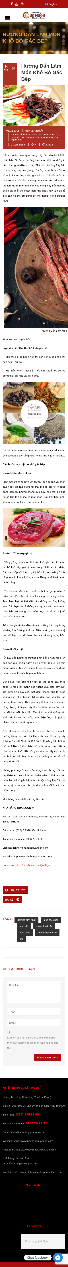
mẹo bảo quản (40, 134)
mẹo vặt (54, 134)
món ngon (36, 137)
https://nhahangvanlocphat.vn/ (20, 1163)
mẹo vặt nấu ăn (20, 137)
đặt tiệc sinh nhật (20, 134)
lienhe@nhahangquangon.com (27, 1132)
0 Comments (18, 144)
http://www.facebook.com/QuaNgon (36, 1149)
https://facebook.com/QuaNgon (33, 865)
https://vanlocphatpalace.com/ (45, 1172)
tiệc (20, 139)
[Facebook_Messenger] (58, 1257)
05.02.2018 (12, 130)
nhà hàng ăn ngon (47, 932)
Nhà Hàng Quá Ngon (37, 1241)
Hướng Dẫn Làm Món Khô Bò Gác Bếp (41, 72)
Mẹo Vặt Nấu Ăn (34, 130)
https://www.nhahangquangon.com (33, 1140)
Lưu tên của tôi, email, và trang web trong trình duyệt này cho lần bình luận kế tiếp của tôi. (32, 1042)
